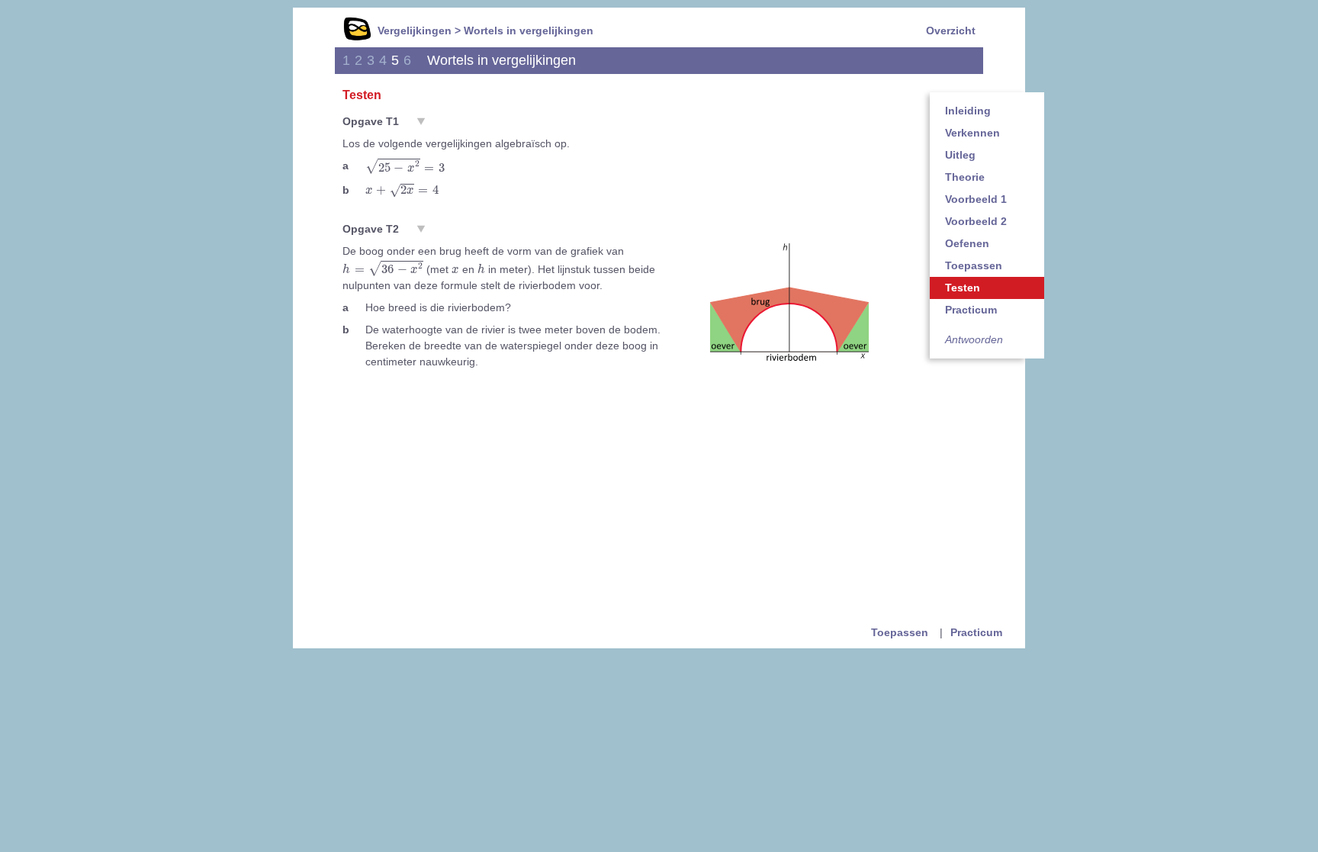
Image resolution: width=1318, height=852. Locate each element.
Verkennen (972, 133)
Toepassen (973, 265)
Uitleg (960, 155)
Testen (962, 287)
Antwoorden (974, 339)
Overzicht (951, 30)
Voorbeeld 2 (976, 221)
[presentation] (405, 166)
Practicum (971, 310)
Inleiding (968, 110)
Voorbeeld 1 (976, 199)
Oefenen (967, 243)
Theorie (965, 177)
